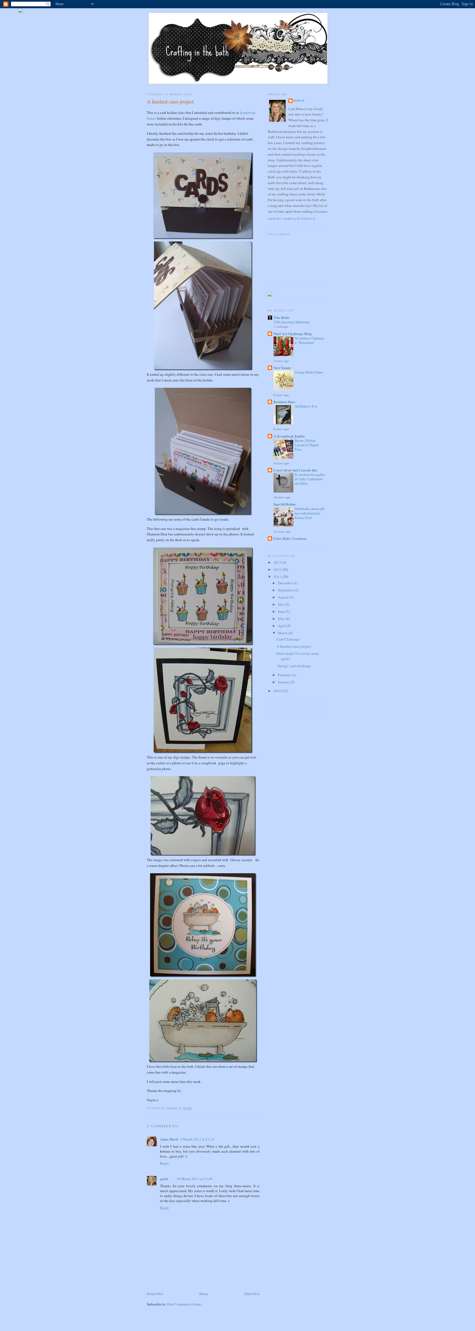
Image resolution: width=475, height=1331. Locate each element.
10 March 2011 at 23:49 (194, 1178)
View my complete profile (292, 218)
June (282, 611)
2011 (278, 576)
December (286, 582)
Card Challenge (288, 639)
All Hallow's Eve (306, 406)
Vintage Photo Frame (309, 372)
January (284, 681)
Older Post (251, 1293)
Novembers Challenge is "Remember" (309, 340)
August (283, 597)
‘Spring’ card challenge (294, 665)
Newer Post (155, 1293)
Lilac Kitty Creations (290, 538)
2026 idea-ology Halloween (292, 322)
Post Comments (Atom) (184, 1304)
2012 (278, 569)
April (282, 625)
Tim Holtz (281, 317)
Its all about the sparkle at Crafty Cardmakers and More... (310, 478)
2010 (278, 690)
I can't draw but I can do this (295, 470)
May (282, 618)
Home (203, 1293)
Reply (164, 1163)
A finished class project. (294, 646)
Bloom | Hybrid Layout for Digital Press (306, 444)
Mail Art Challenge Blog (293, 333)
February (285, 674)
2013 (278, 562)
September (286, 590)
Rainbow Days (284, 401)
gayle (164, 1178)
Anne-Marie (169, 1139)
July (281, 604)
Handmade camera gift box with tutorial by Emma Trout (309, 513)
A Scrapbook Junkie (289, 436)
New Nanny (282, 367)
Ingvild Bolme (285, 504)
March (283, 632)
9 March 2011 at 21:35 (197, 1139)
